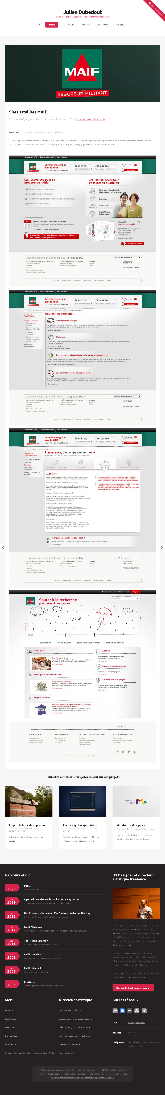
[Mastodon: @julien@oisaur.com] (115, 1010)
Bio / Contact (102, 24)
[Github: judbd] (129, 1010)
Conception (26, 132)
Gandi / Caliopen (33, 926)
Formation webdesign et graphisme (74, 1035)
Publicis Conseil (32, 968)
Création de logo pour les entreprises (75, 1027)
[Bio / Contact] (136, 903)
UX (51, 132)
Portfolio (51, 24)
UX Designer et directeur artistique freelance (133, 877)
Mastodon (109, 1077)
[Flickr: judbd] (122, 1010)
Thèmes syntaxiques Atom (80, 825)
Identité (146, 829)
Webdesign (58, 132)
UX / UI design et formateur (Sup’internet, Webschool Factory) (57, 913)
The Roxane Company (36, 940)
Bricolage (67, 828)
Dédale (28, 885)
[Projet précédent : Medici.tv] (3, 547)
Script (11, 831)
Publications (121, 24)
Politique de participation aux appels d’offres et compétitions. (78, 1077)
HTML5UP (101, 1069)
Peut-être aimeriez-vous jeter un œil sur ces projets (83, 777)
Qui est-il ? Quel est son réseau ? (133, 987)
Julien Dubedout (82, 11)
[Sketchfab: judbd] (136, 1010)
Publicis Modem (32, 954)
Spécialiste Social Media (69, 1044)
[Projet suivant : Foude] (162, 547)
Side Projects (68, 24)
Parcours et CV (17, 875)
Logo (152, 829)
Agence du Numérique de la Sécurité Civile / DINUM (51, 899)
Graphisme (67, 831)
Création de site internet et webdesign (75, 1018)
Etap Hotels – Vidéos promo (27, 825)
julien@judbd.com (136, 1022)
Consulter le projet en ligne (90, 119)
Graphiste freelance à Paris (70, 1010)
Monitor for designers (131, 825)
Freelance (85, 24)
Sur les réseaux (125, 999)
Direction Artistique (41, 132)
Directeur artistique (75, 999)
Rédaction (40, 828)
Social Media (20, 831)
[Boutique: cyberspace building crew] (144, 1010)
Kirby (57, 1069)
